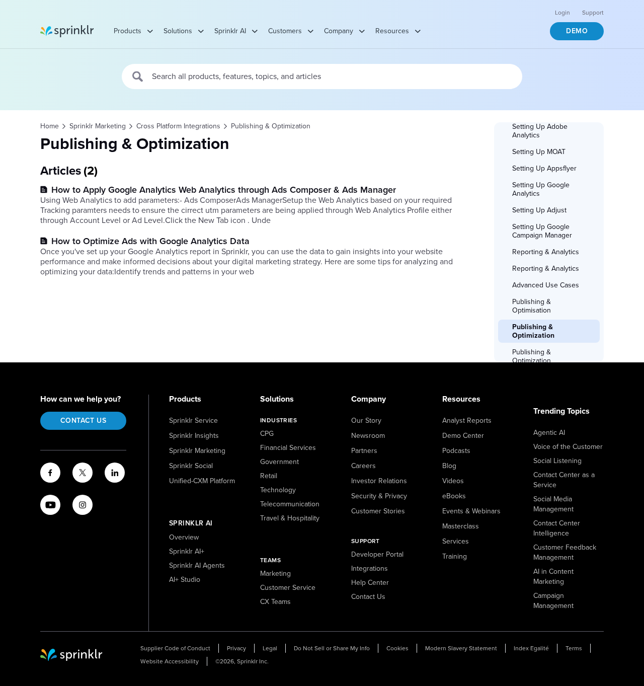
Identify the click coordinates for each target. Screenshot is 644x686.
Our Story (366, 420)
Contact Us (83, 420)
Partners (364, 450)
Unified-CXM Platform (202, 481)
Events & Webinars (471, 511)
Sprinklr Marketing (197, 450)
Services (455, 541)
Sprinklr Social (191, 466)
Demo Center (463, 435)
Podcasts (456, 450)
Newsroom (368, 435)
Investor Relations (379, 481)
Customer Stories (378, 511)
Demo (577, 31)
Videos (453, 481)
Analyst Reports (467, 420)
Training (454, 556)
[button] (549, 130)
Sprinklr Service (193, 420)
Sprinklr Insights (194, 435)
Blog (449, 466)
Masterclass (460, 526)
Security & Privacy (379, 496)
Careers (363, 466)
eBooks (454, 496)
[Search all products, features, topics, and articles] (138, 76)
